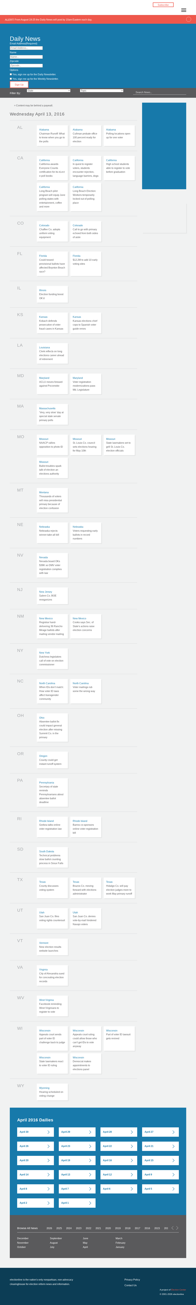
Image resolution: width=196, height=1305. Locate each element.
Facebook (179, 5)
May (85, 1243)
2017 (137, 1228)
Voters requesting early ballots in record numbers (85, 532)
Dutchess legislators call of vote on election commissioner (52, 658)
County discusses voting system (52, 888)
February (120, 1243)
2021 (98, 1228)
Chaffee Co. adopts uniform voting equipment (52, 231)
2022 (88, 1228)
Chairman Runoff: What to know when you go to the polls (52, 135)
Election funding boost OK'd (52, 294)
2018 (127, 1228)
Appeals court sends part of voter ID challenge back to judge (52, 1038)
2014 (167, 1228)
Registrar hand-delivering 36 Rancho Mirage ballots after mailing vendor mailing (52, 626)
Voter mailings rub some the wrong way (85, 691)
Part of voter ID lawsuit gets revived (119, 1038)
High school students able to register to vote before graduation (119, 168)
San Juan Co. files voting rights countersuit (52, 918)
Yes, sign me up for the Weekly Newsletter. (35, 79)
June (85, 1238)
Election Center (178, 1289)
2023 (78, 1228)
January (120, 1247)
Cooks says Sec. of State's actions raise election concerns (85, 626)
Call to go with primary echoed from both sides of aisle (85, 231)
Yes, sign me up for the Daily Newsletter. (34, 74)
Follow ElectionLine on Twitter (154, 196)
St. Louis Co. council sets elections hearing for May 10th (85, 445)
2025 (59, 1228)
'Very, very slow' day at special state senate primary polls (52, 414)
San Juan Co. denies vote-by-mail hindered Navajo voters (85, 918)
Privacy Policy (132, 1279)
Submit (159, 180)
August (54, 1243)
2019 (118, 1228)
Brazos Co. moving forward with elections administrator (85, 888)
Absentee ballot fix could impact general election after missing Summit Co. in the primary (52, 727)
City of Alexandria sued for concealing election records (52, 975)
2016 (147, 1228)
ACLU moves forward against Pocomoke (52, 384)
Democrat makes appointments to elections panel (85, 1063)
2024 (69, 1228)
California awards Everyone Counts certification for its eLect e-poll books (52, 168)
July (52, 1247)
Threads (179, 8)
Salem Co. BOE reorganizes (52, 595)
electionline (24, 8)
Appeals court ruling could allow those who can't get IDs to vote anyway (85, 1038)
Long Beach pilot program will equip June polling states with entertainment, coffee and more (52, 197)
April (85, 1247)
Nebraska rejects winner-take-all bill (52, 532)
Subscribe (163, 5)
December (22, 1238)
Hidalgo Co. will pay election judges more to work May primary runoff (119, 888)
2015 (157, 1228)
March (119, 1238)
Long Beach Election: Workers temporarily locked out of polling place (85, 197)
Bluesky (184, 5)
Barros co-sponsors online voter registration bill (85, 827)
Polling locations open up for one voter (119, 135)
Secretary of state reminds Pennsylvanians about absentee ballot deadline (52, 792)
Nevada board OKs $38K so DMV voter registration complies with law (52, 565)
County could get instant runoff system (52, 760)
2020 (108, 1228)
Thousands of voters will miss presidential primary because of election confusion (52, 500)
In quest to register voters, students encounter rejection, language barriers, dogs (85, 168)
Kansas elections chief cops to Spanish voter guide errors (85, 323)
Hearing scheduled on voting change (52, 1092)
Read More (153, 227)
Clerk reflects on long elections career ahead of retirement (52, 353)
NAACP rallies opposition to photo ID (52, 445)
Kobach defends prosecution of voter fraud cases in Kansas (52, 323)
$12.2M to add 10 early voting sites (85, 264)
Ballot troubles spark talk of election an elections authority (52, 468)
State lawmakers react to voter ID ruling (52, 1063)
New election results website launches (52, 947)
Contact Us (130, 1285)
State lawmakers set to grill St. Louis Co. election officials (119, 445)
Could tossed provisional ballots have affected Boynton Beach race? (52, 264)
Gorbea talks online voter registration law (52, 827)
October (21, 1247)
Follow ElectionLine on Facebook (145, 196)
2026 (49, 1228)
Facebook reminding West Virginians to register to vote (52, 1006)
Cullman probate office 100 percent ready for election (85, 135)
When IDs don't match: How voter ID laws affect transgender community (52, 691)
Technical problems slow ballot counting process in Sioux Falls (52, 857)
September (56, 1238)
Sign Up (19, 84)
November (22, 1243)
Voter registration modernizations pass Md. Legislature (85, 384)
